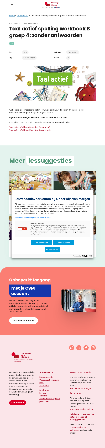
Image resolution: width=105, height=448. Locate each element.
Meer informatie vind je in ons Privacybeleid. (33, 217)
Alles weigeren (64, 243)
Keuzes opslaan (52, 249)
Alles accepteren (41, 243)
